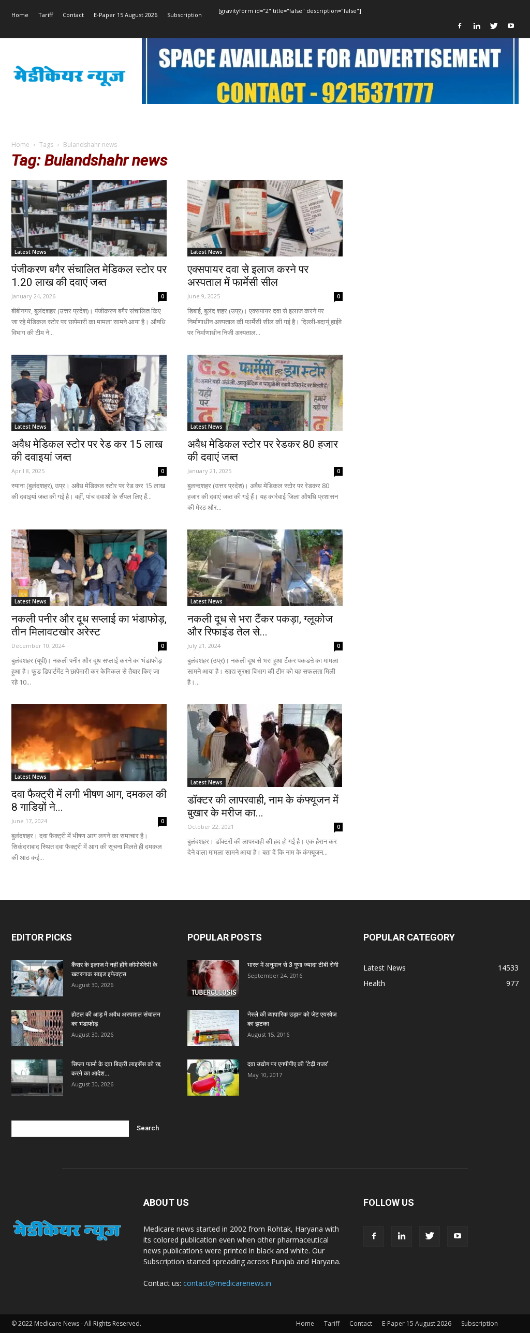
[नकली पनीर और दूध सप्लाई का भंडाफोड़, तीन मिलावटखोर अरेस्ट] (89, 567)
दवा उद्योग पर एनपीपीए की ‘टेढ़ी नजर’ (288, 1064)
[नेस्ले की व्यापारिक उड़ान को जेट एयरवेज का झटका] (213, 1028)
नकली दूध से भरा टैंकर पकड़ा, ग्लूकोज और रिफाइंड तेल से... (260, 625)
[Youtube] (511, 26)
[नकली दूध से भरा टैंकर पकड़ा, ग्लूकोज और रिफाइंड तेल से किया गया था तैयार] (265, 567)
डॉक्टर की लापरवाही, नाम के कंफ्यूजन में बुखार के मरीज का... (262, 806)
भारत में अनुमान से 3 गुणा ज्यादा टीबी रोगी (292, 964)
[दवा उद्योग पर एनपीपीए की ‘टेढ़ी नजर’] (213, 1077)
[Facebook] (459, 26)
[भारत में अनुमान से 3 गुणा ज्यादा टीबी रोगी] (213, 978)
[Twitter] (494, 26)
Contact (73, 15)
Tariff (45, 15)
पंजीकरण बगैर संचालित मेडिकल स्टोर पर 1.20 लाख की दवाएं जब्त (89, 276)
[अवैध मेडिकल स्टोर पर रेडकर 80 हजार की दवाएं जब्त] (265, 393)
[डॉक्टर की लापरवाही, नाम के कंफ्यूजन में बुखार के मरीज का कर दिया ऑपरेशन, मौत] (265, 745)
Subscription (184, 15)
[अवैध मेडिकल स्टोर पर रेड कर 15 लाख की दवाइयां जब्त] (89, 393)
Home (19, 15)
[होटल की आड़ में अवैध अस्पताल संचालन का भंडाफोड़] (37, 1028)
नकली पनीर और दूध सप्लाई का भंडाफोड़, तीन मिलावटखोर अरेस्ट (89, 625)
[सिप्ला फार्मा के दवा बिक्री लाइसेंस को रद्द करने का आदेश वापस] (37, 1077)
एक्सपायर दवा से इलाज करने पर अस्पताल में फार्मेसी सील (247, 276)
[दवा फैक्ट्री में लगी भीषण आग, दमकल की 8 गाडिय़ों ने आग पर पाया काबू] (89, 742)
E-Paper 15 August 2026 (125, 15)
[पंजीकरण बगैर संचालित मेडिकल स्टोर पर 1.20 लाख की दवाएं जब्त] (89, 218)
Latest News (30, 251)
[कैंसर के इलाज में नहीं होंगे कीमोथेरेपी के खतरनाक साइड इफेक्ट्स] (37, 978)
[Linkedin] (476, 26)
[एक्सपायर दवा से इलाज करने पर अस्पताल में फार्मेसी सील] (265, 218)
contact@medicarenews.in (227, 1283)
